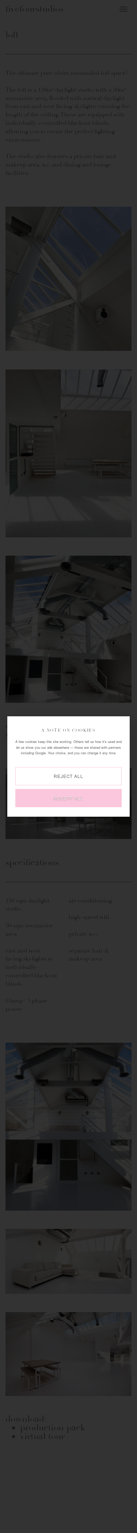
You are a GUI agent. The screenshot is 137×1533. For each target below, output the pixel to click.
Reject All (69, 776)
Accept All (68, 798)
